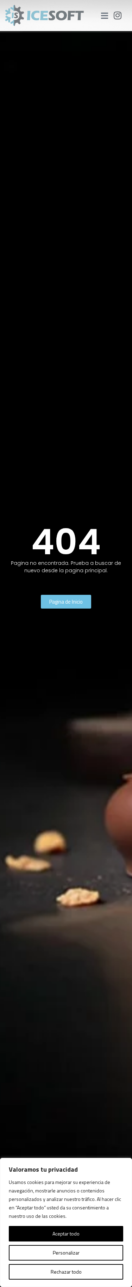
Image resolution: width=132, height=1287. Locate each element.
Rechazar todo (66, 1271)
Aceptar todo (66, 1233)
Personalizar (66, 1252)
